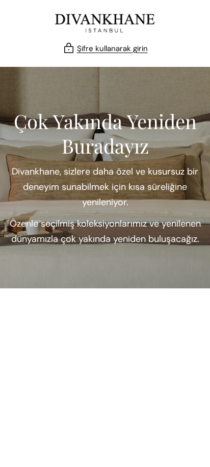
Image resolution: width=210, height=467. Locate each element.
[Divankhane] (105, 23)
